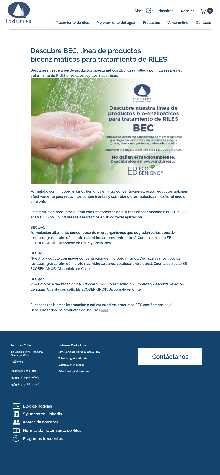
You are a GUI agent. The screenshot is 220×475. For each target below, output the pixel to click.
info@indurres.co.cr (79, 371)
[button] (207, 11)
